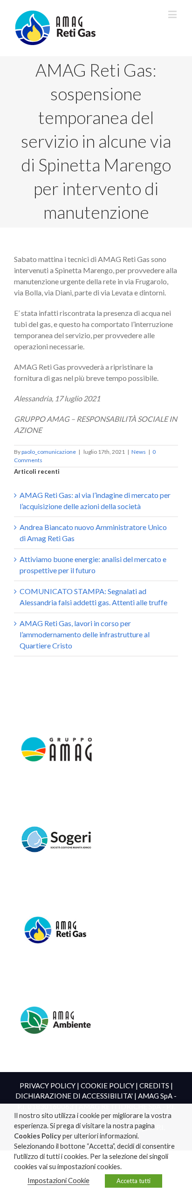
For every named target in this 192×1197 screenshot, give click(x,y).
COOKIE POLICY (107, 1085)
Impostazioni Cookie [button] (58, 1180)
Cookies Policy (37, 1136)
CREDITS (154, 1085)
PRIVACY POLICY (47, 1085)
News (138, 451)
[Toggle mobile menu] (173, 14)
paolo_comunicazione (48, 451)
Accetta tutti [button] (134, 1180)
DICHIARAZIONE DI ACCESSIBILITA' (74, 1096)
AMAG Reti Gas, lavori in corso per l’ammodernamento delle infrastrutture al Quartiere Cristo (85, 634)
